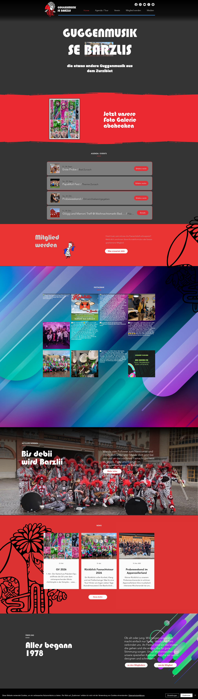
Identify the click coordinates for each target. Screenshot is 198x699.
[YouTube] (144, 4)
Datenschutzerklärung (136, 695)
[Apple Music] (148, 4)
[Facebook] (136, 4)
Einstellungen (172, 695)
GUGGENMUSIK (100, 33)
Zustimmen (186, 695)
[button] (69, 169)
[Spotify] (153, 4)
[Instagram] (140, 4)
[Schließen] (195, 695)
